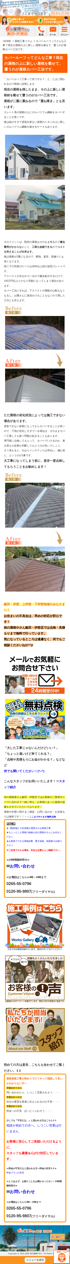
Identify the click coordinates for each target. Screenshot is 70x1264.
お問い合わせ (22, 866)
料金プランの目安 (15, 1172)
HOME (7, 41)
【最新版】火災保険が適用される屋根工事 (30, 828)
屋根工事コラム (23, 41)
